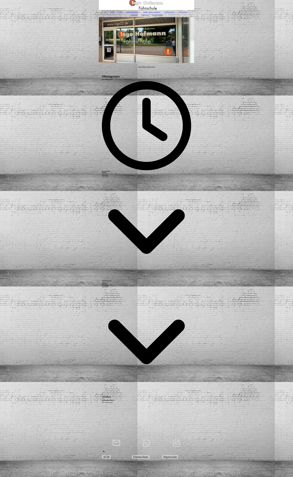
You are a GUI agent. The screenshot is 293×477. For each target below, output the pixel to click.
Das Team (120, 12)
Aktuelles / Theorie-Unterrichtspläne (152, 12)
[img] (146, 5)
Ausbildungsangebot (169, 12)
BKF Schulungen (183, 12)
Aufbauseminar (134, 15)
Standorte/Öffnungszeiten (132, 12)
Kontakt (112, 12)
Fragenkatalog (144, 15)
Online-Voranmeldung (157, 15)
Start (105, 12)
